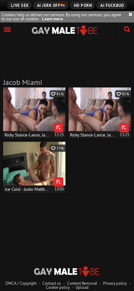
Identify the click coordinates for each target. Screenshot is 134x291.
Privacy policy (115, 283)
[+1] (7, 29)
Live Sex (20, 5)
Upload (82, 287)
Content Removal (82, 283)
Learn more (52, 19)
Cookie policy (58, 287)
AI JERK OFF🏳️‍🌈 (51, 5)
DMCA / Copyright (21, 283)
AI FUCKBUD (112, 5)
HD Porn (83, 5)
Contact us (51, 283)
